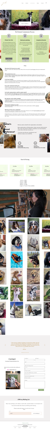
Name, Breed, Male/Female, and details (30, 372)
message (13, 76)
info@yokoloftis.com (26, 87)
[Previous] (5, 345)
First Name (26, 358)
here (34, 69)
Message (25, 380)
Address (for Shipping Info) (28, 365)
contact (16, 94)
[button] (46, 2)
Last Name (36, 358)
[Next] (44, 345)
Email (9, 411)
